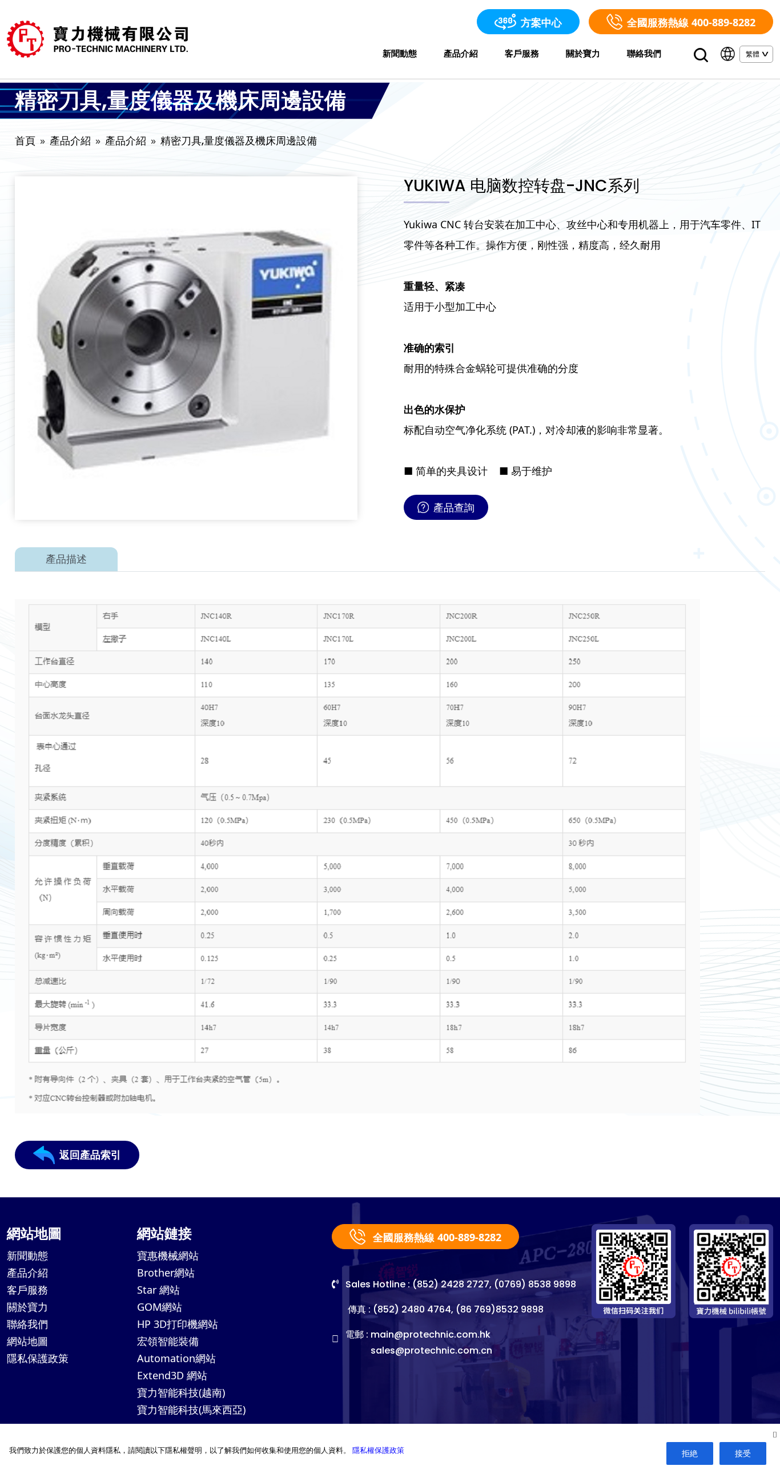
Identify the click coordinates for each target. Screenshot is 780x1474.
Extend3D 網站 (172, 1375)
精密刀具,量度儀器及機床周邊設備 (238, 141)
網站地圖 (27, 1341)
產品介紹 (461, 53)
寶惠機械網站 (168, 1255)
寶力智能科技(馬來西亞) (191, 1409)
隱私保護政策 (38, 1358)
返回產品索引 (90, 1155)
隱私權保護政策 (378, 1450)
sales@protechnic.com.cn (431, 1350)
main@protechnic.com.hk (430, 1334)
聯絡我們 (644, 53)
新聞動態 (400, 53)
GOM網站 (159, 1307)
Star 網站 (158, 1290)
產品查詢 (454, 507)
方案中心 (541, 22)
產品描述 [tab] (66, 559)
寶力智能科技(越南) (181, 1392)
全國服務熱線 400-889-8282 (691, 22)
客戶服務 (522, 53)
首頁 (25, 141)
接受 (743, 1453)
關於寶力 (583, 53)
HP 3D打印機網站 (177, 1324)
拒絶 (690, 1453)
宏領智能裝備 (168, 1341)
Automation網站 (176, 1358)
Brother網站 (166, 1272)
